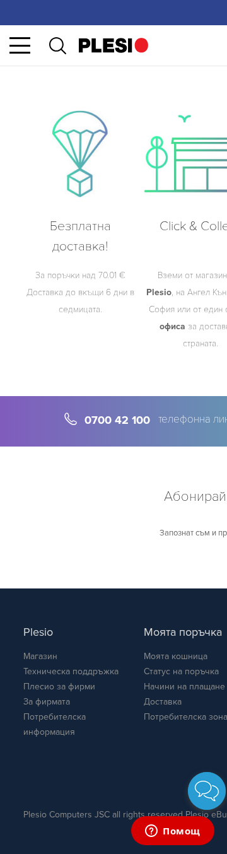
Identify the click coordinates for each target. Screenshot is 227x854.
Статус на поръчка (181, 671)
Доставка (163, 701)
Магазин (40, 656)
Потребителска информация (54, 724)
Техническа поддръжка (71, 671)
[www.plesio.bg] (113, 45)
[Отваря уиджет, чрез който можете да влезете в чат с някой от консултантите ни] (172, 832)
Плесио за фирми (59, 686)
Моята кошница (175, 656)
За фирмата (46, 701)
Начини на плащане (184, 686)
